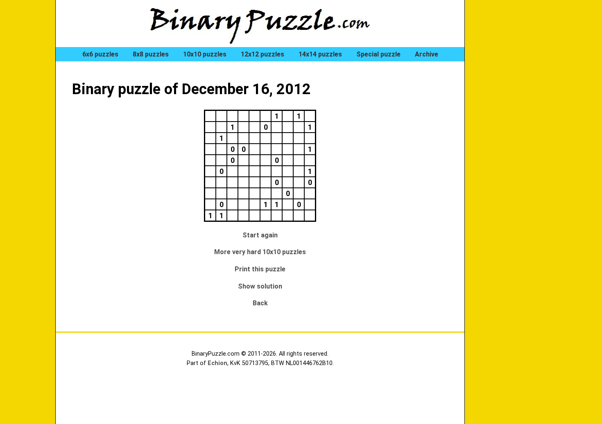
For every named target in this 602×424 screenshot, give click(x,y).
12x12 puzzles (262, 54)
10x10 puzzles (204, 54)
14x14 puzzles (320, 54)
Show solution (260, 286)
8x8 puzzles (151, 54)
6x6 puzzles (100, 54)
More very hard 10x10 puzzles (260, 252)
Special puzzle (378, 54)
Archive (426, 54)
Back (260, 303)
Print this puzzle (260, 269)
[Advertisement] (514, 139)
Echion (217, 363)
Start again (260, 235)
